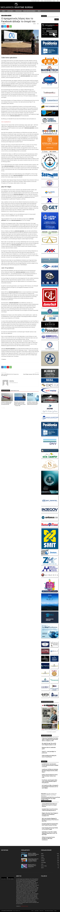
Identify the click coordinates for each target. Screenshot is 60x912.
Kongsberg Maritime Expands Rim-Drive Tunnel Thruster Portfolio (50, 824)
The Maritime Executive (46, 801)
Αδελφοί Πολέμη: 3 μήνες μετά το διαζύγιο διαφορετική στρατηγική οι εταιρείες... (33, 859)
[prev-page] (2, 408)
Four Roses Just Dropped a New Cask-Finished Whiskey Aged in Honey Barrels (49, 781)
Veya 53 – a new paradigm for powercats (49, 752)
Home (3, 10)
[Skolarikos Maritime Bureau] (30, 5)
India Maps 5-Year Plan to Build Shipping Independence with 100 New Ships (49, 833)
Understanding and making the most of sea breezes (49, 756)
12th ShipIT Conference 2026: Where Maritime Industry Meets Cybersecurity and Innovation (32, 403)
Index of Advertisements (48, 0)
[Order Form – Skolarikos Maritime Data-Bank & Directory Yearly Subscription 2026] (24, 855)
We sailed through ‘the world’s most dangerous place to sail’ (49, 744)
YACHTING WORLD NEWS (46, 735)
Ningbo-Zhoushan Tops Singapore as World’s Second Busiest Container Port (50, 814)
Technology (9, 15)
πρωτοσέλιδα (50, 731)
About (42, 0)
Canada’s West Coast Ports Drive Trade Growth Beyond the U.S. (50, 809)
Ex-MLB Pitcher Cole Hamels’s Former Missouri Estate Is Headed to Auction (50, 765)
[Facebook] (2, 26)
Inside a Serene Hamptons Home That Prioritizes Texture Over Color (50, 776)
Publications (18, 10)
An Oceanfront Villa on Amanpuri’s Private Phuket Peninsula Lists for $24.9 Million (50, 787)
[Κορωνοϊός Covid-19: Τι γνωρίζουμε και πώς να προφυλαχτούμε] (24, 866)
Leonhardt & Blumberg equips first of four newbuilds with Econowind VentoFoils (6, 403)
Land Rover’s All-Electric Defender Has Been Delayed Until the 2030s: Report (50, 771)
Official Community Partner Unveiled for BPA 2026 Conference (48, 838)
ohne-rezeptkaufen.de (6, 121)
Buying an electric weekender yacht (49, 748)
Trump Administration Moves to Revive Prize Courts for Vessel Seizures (49, 805)
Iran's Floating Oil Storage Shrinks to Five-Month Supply (50, 828)
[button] (58, 0)
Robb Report (44, 761)
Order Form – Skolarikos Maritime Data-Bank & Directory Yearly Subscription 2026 (33, 854)
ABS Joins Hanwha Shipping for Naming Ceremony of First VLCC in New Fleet (50, 820)
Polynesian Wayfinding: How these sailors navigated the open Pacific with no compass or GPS (50, 739)
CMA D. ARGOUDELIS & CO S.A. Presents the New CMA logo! (10, 375)
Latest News (10, 10)
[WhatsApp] (10, 26)
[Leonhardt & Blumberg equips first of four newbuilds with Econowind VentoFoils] (7, 397)
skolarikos (4, 23)
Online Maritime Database (29, 10)
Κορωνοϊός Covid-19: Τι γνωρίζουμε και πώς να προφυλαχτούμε (32, 865)
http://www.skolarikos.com (13, 382)
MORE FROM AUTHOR (15, 390)
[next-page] (4, 408)
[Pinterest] (8, 26)
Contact (54, 0)
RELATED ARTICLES (5, 390)
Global (5, 13)
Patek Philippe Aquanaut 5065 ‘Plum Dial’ (31, 374)
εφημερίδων (54, 731)
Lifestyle (5, 15)
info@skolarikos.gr (24, 906)
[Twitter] (5, 26)
